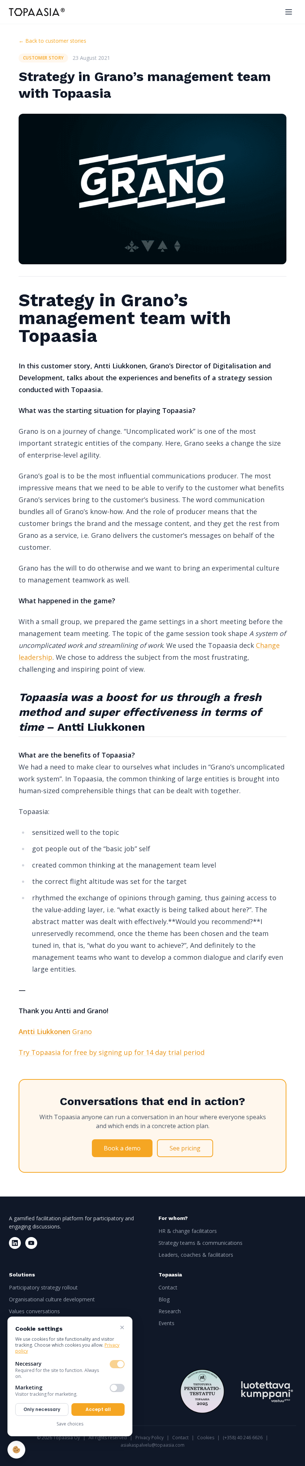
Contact (167, 1287)
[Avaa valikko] (288, 11)
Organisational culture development (52, 1299)
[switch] (117, 1364)
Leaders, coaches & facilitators (195, 1254)
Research (169, 1311)
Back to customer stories (52, 40)
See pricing (185, 1148)
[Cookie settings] (16, 1450)
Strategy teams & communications (200, 1242)
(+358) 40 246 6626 (243, 1438)
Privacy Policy (149, 1438)
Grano (82, 1031)
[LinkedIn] (15, 1243)
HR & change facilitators (187, 1230)
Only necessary (41, 1409)
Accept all (98, 1409)
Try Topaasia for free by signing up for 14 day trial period (112, 1052)
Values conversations (34, 1311)
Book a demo (122, 1148)
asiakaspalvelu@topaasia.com (152, 1445)
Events (166, 1323)
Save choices (70, 1424)
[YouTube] (31, 1243)
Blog (164, 1299)
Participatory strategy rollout (43, 1287)
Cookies (205, 1438)
